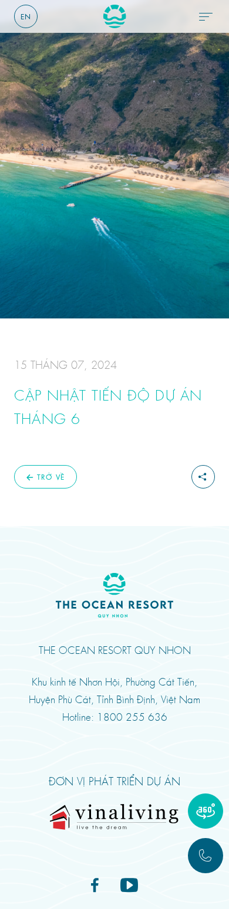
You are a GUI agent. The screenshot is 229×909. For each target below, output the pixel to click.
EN (26, 16)
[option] (114, 159)
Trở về (51, 477)
